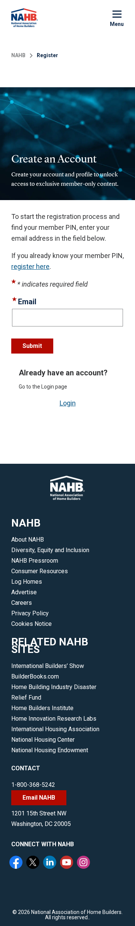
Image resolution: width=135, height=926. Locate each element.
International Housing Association (55, 729)
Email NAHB (38, 797)
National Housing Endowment (49, 750)
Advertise (24, 592)
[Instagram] (84, 863)
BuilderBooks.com (35, 676)
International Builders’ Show (47, 665)
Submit (32, 345)
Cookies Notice (31, 623)
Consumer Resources (39, 571)
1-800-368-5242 (33, 784)
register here (30, 266)
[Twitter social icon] (33, 863)
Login (68, 403)
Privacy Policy (30, 613)
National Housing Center (43, 739)
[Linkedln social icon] (50, 863)
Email (27, 301)
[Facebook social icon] (16, 863)
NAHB (18, 55)
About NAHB (27, 539)
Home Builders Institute (42, 708)
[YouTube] (67, 863)
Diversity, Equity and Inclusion (50, 550)
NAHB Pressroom (34, 560)
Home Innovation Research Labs (53, 718)
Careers (21, 602)
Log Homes (26, 581)
